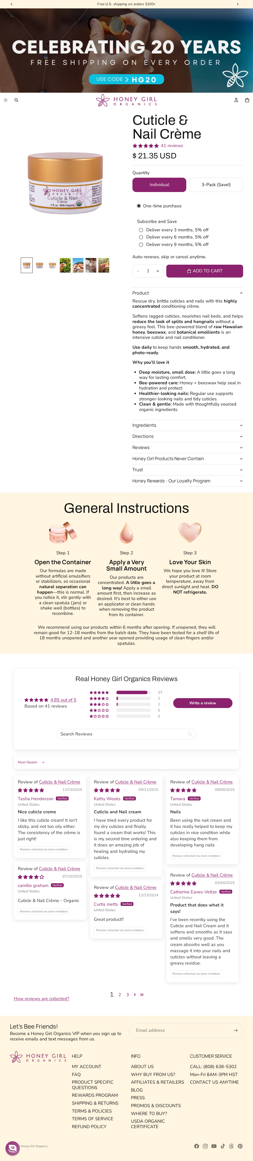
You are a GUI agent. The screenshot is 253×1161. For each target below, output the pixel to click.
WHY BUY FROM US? (153, 1074)
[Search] (16, 100)
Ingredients (144, 425)
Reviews (140, 447)
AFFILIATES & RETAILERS (157, 1082)
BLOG (137, 1090)
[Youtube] (214, 1146)
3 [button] (127, 995)
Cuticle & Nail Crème (59, 782)
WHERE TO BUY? (149, 1113)
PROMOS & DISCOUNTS (156, 1106)
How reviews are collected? (41, 999)
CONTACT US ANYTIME (214, 1082)
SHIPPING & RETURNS (95, 1103)
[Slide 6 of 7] (90, 265)
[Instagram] (205, 1146)
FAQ (76, 1074)
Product (140, 293)
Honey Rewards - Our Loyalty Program (171, 481)
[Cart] (247, 100)
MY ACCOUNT (86, 1067)
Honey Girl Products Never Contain (168, 458)
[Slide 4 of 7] (65, 265)
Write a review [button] (202, 703)
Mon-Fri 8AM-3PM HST (214, 1074)
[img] (31, 790)
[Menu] (5, 100)
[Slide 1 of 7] (26, 265)
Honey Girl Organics (34, 1146)
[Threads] (231, 1146)
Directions (142, 436)
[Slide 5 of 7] (78, 265)
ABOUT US (142, 1067)
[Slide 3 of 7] (52, 265)
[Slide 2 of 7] (39, 265)
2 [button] (119, 995)
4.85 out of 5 (63, 700)
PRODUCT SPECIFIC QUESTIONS (92, 1085)
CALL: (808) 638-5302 (213, 1067)
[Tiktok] (223, 1146)
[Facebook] (197, 1146)
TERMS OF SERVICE (92, 1119)
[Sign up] (236, 1030)
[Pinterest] (240, 1146)
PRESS (138, 1098)
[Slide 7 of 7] (103, 265)
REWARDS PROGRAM (95, 1095)
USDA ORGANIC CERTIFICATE (148, 1124)
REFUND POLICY (89, 1127)
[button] (99, 692)
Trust (137, 470)
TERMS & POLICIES (92, 1111)
